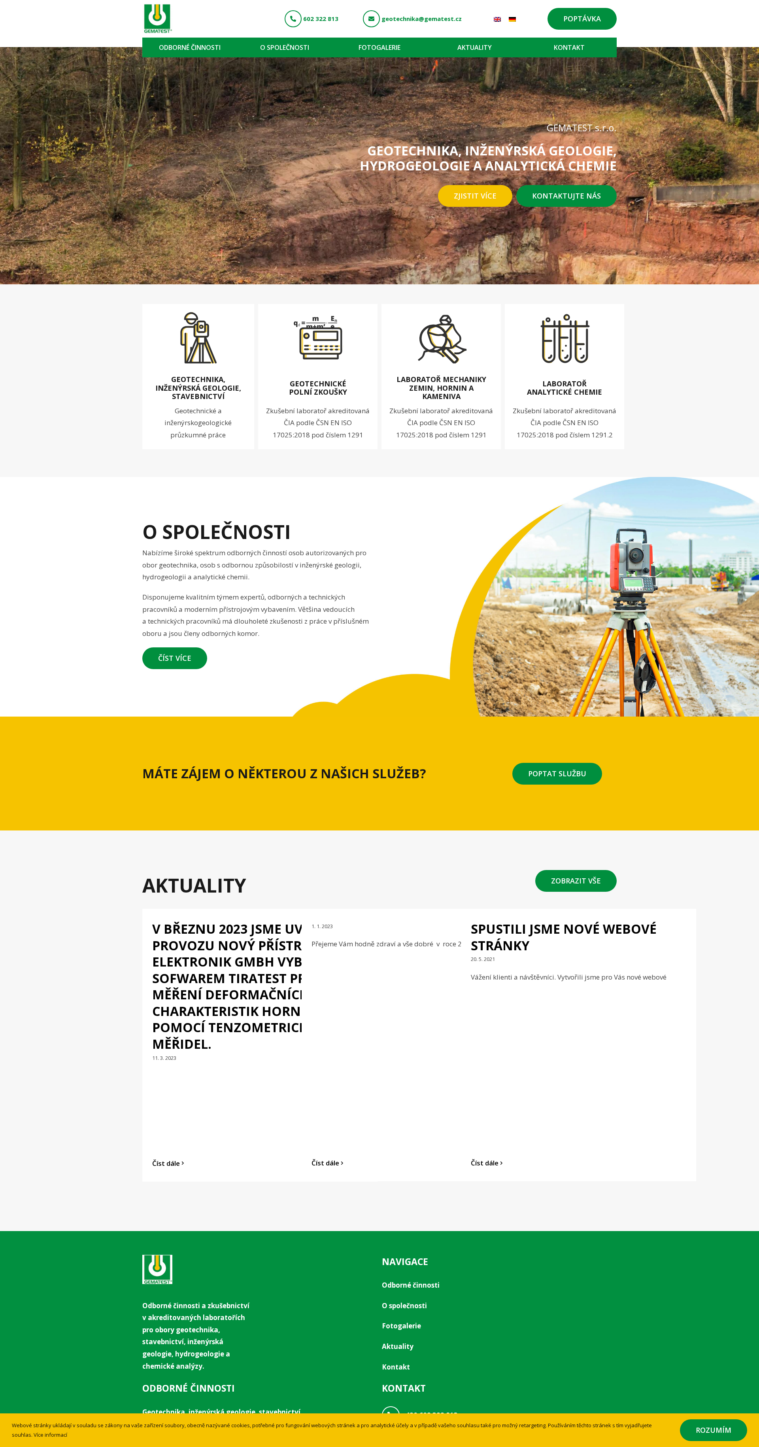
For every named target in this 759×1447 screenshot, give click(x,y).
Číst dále (166, 1163)
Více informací (50, 1434)
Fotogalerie (401, 1325)
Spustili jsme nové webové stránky (564, 937)
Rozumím (713, 1430)
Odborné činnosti (411, 1285)
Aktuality (397, 1346)
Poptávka (582, 18)
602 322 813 (320, 19)
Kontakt (396, 1366)
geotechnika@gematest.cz (421, 19)
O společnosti (404, 1305)
